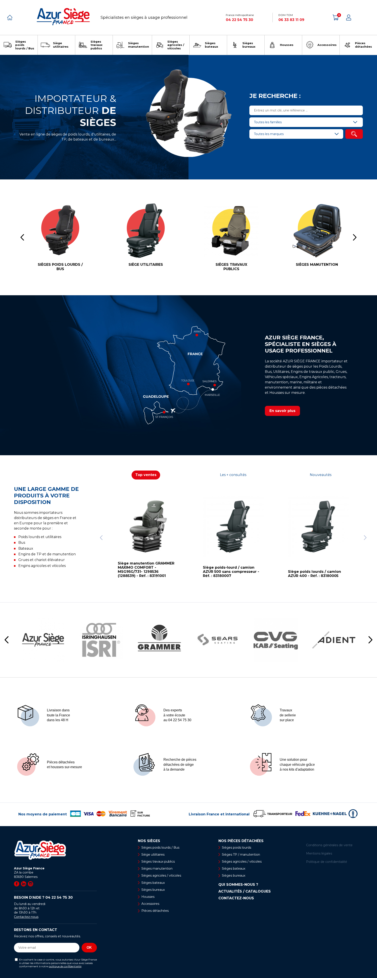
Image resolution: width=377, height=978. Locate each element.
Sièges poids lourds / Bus (160, 847)
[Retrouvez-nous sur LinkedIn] (23, 883)
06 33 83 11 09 (291, 20)
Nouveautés (320, 475)
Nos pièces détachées (241, 841)
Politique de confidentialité (326, 862)
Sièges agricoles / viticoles (161, 875)
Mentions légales (319, 853)
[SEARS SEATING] (217, 640)
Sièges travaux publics (158, 861)
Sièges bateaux (153, 883)
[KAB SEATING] (276, 640)
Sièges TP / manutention (241, 854)
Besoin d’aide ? (43, 897)
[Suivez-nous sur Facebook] (16, 883)
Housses (147, 897)
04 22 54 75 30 (239, 20)
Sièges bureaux (153, 890)
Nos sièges (149, 841)
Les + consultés (233, 475)
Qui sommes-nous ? (238, 884)
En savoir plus (282, 411)
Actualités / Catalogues (244, 891)
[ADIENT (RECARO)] (334, 640)
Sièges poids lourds (236, 847)
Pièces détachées (155, 911)
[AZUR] (43, 640)
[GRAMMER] (159, 640)
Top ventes (145, 475)
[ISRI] (101, 640)
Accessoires (150, 904)
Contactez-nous (26, 917)
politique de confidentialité (65, 966)
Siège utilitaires (153, 854)
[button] (101, 537)
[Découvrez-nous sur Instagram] (30, 883)
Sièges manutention (157, 868)
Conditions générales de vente (329, 845)
